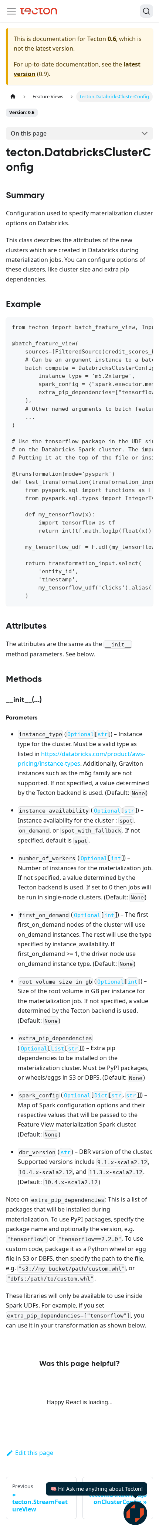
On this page (29, 133)
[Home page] (13, 96)
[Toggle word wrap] (130, 326)
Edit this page (34, 1453)
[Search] (146, 11)
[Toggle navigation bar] (11, 11)
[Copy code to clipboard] (144, 326)
